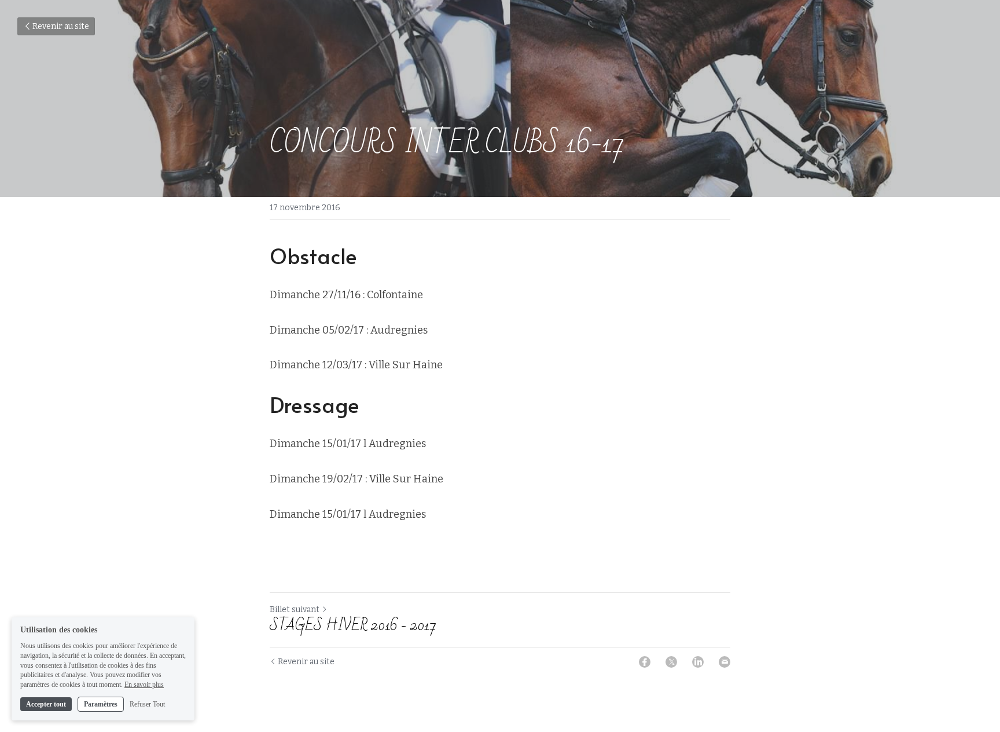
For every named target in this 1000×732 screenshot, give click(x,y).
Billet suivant (294, 609)
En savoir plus (144, 684)
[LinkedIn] (698, 662)
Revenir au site (60, 26)
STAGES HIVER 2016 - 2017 (353, 625)
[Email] (724, 662)
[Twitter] (671, 662)
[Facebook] (644, 662)
